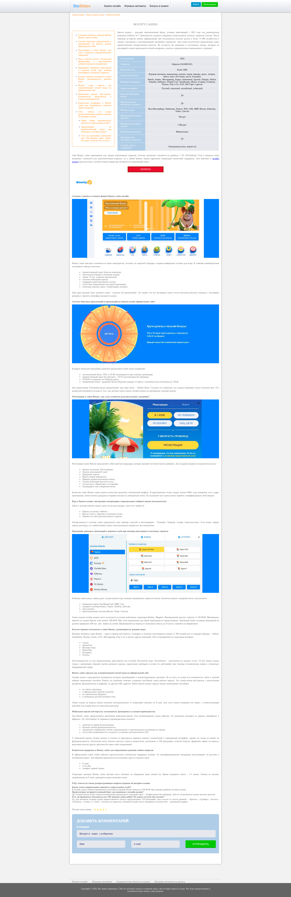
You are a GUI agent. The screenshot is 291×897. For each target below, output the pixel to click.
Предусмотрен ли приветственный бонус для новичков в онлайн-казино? (96, 129)
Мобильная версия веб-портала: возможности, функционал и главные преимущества (94, 96)
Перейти (145, 169)
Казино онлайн (112, 6)
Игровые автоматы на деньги (170, 881)
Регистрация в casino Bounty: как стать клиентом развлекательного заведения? (94, 52)
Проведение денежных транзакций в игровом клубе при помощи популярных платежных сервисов (94, 70)
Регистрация (210, 4)
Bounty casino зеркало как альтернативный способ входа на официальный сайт (94, 87)
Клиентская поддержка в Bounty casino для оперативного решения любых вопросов (94, 105)
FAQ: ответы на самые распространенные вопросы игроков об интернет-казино (94, 114)
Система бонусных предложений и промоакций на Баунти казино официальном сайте (94, 43)
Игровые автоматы (135, 6)
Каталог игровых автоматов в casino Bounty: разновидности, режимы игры (94, 79)
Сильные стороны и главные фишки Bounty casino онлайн (94, 36)
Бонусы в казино (159, 6)
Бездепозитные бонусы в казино (133, 881)
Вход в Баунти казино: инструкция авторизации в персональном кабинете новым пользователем (94, 61)
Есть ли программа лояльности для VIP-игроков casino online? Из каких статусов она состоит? (96, 138)
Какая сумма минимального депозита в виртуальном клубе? (96, 121)
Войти (196, 4)
